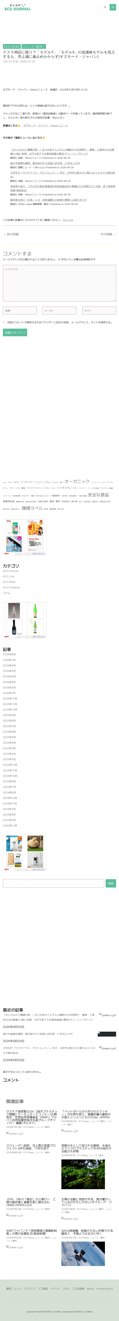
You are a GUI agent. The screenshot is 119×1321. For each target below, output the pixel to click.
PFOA (10, 482)
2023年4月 (9, 809)
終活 (46, 508)
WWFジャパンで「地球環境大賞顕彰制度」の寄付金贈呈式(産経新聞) (31, 1232)
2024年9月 (9, 781)
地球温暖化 (73, 496)
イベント (55, 1288)
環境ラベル (32, 508)
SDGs (16, 482)
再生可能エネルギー (43, 496)
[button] (105, 7)
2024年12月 (10, 764)
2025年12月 (10, 698)
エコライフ (29, 1288)
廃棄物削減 (9, 501)
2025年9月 (9, 715)
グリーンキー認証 (17, 487)
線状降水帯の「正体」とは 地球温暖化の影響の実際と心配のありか (48, 200)
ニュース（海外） (43, 1152)
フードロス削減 (93, 488)
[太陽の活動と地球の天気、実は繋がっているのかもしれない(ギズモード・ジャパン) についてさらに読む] (69, 1218)
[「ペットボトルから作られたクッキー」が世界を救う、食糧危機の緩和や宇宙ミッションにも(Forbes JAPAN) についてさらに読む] (69, 1130)
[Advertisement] (59, 34)
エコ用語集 (78, 1288)
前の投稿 (11, 234)
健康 (32, 496)
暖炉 (58, 501)
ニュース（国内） (34, 46)
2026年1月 (9, 693)
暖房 (52, 501)
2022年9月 (9, 820)
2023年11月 (10, 803)
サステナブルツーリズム (38, 487)
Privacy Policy (104, 1288)
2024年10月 (10, 776)
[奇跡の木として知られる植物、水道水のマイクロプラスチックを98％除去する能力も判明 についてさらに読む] (83, 1174)
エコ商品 (43, 1288)
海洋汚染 (6, 509)
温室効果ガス (15, 509)
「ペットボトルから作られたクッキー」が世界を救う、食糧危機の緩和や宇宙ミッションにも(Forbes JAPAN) (86, 1114)
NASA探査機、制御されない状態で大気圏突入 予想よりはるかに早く (87, 1232)
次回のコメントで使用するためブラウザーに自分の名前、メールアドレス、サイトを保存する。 (60, 322)
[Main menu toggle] (113, 7)
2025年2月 (9, 753)
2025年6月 (9, 731)
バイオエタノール (67, 487)
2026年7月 (9, 660)
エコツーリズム (42, 482)
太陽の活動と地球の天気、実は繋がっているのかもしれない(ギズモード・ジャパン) (86, 1202)
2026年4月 (9, 676)
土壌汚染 (64, 496)
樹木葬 (74, 501)
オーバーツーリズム (98, 482)
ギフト (5, 488)
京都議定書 (16, 496)
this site (68, 220)
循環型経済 (20, 501)
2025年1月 (9, 759)
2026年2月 (9, 687)
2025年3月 (9, 748)
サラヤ (53, 488)
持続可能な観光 (31, 501)
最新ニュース (13, 1288)
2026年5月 (9, 671)
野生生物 (60, 509)
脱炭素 (53, 508)
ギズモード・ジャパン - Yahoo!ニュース (45, 125)
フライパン (82, 488)
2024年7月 (9, 786)
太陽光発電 (82, 496)
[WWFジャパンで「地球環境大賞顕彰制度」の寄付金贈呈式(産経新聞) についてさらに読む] (14, 1247)
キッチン (110, 482)
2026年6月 (9, 665)
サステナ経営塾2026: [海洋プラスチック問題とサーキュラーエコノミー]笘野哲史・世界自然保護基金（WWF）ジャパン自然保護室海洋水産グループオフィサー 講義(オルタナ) (31, 1117)
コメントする (10, 61)
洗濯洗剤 (94, 501)
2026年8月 (9, 654)
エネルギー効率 (57, 482)
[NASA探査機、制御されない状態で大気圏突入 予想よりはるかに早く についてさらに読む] (83, 1253)
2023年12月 (10, 798)
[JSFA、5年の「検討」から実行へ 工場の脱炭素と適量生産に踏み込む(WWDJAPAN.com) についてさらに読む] (14, 1215)
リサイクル (7, 496)
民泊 (80, 501)
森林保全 (66, 501)
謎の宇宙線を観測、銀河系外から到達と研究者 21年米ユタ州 (45, 163)
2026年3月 (9, 682)
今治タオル (26, 496)
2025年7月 (9, 726)
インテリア (26, 482)
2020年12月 (10, 825)
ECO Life (8, 576)
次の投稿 (108, 234)
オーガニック (77, 481)
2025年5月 (9, 737)
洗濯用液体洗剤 (104, 501)
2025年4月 (9, 742)
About (90, 1288)
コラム (6, 593)
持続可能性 (43, 501)
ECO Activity (11, 570)
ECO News (12, 46)
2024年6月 (9, 792)
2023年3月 (9, 814)
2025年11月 (10, 704)
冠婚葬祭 (56, 495)
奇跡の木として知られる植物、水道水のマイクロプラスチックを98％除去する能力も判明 (86, 1148)
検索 (111, 883)
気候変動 (87, 501)
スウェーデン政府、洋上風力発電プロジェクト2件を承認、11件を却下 (31, 1146)
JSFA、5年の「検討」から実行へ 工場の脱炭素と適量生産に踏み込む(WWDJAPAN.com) (31, 1202)
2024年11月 (10, 770)
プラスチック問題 (106, 488)
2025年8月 (9, 720)
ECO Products (11, 587)
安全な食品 (98, 494)
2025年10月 (10, 709)
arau (4, 482)
